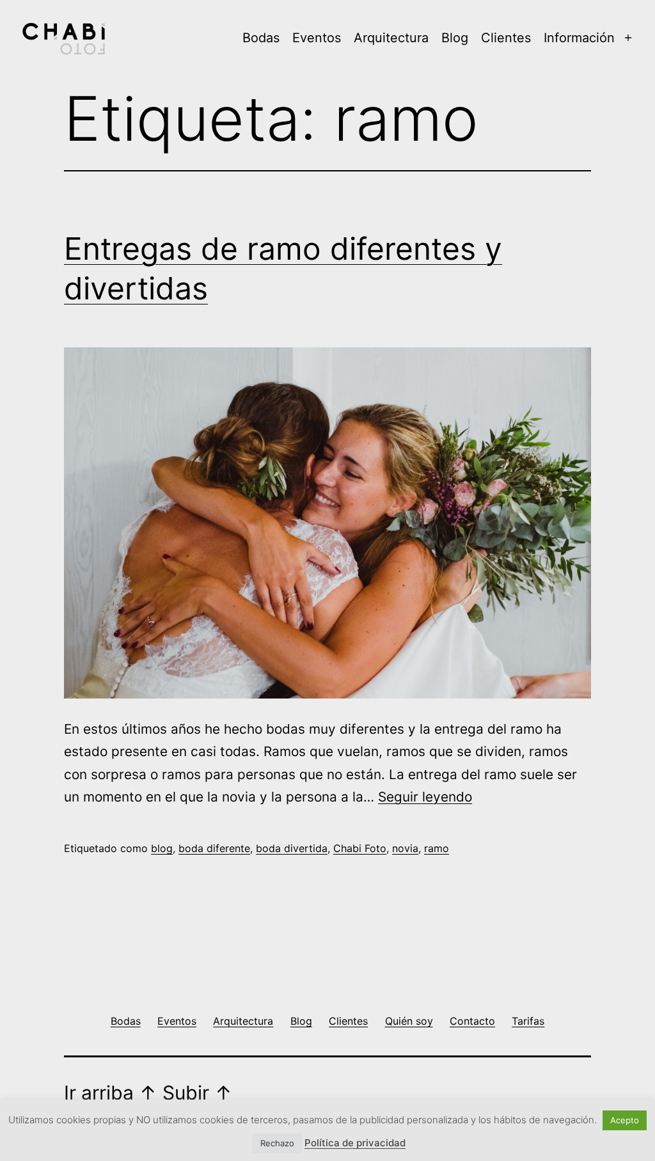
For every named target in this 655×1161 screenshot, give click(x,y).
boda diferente (214, 848)
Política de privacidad (355, 1143)
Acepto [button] (624, 1120)
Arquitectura (391, 37)
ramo (436, 848)
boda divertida (292, 848)
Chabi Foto (359, 848)
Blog (454, 37)
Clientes (506, 37)
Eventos (316, 37)
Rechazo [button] (277, 1143)
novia (405, 848)
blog (162, 848)
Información (579, 37)
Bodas (261, 37)
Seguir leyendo (425, 797)
